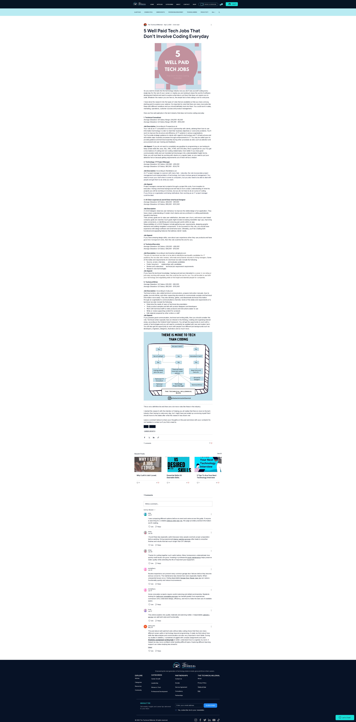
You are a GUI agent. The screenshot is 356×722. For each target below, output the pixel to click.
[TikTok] (218, 720)
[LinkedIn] (209, 720)
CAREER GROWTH (160, 12)
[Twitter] (205, 720)
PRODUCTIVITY (204, 12)
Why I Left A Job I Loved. (147, 475)
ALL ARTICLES (137, 12)
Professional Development (159, 691)
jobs (146, 426)
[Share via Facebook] (144, 437)
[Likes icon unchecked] (149, 527)
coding (152, 426)
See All (219, 453)
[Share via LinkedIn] (154, 437)
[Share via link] (158, 437)
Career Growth (155, 679)
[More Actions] (211, 514)
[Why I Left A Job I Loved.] (147, 464)
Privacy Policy (202, 683)
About (199, 678)
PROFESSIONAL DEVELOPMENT (175, 12)
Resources (138, 686)
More (213, 12)
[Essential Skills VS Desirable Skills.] (178, 464)
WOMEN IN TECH (148, 12)
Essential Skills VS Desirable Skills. (174, 476)
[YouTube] (214, 720)
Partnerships (179, 695)
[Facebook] (200, 720)
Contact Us (178, 679)
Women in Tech (156, 687)
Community (138, 690)
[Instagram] (196, 720)
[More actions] (211, 25)
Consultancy (179, 691)
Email (176, 701)
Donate (177, 683)
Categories (138, 682)
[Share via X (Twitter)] (149, 437)
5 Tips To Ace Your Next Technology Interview (206, 476)
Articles (137, 678)
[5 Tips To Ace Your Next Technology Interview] (208, 464)
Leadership (154, 683)
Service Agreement (181, 687)
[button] (221, 4)
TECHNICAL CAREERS (192, 12)
